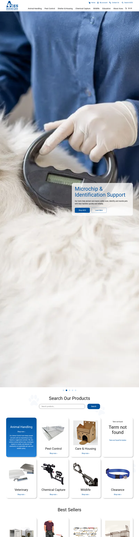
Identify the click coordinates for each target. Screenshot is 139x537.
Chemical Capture (53, 490)
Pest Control (53, 448)
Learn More (33, 212)
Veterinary (21, 490)
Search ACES (128, 2)
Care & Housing (85, 448)
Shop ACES (16, 212)
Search (93, 406)
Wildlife (85, 490)
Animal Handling (21, 427)
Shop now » (21, 432)
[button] (63, 390)
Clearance (117, 490)
